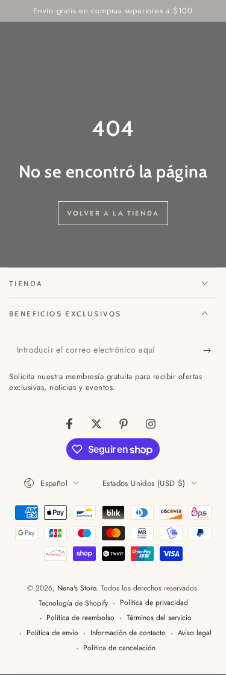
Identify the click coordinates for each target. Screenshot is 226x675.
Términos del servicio (159, 618)
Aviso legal (195, 633)
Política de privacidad (154, 603)
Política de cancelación (119, 648)
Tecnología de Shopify (73, 603)
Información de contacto (128, 633)
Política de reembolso (80, 618)
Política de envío (52, 633)
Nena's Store (76, 588)
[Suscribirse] (210, 350)
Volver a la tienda (113, 213)
